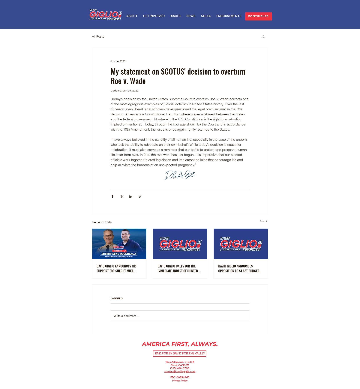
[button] (175, 16)
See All (264, 221)
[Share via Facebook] (112, 196)
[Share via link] (140, 196)
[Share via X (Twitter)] (121, 196)
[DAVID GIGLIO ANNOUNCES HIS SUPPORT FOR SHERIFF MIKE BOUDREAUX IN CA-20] (119, 244)
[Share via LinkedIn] (131, 196)
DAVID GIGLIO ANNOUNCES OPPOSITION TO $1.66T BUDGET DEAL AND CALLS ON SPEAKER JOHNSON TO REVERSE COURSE (238, 268)
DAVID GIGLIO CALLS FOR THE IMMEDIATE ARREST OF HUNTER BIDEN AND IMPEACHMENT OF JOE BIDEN (179, 268)
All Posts (98, 36)
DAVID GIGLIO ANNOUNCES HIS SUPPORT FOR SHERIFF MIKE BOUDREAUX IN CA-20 (116, 268)
